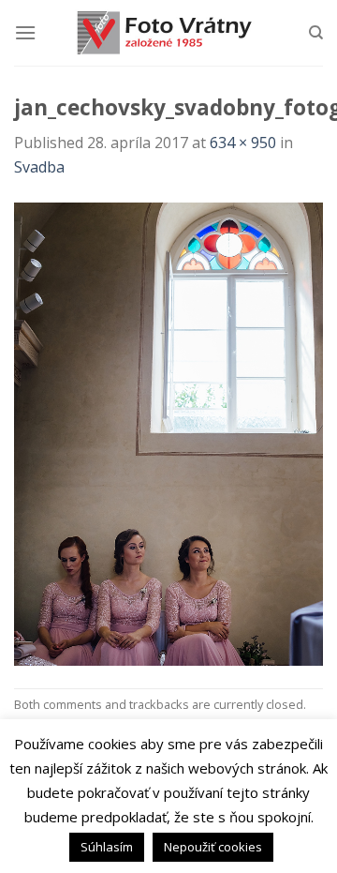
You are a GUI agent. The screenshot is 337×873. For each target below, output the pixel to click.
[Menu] (25, 32)
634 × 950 (243, 142)
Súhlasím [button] (107, 846)
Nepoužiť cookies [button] (213, 846)
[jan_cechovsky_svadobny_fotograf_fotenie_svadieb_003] (168, 432)
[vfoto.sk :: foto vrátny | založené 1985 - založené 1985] (168, 32)
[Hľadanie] (316, 33)
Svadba (39, 167)
